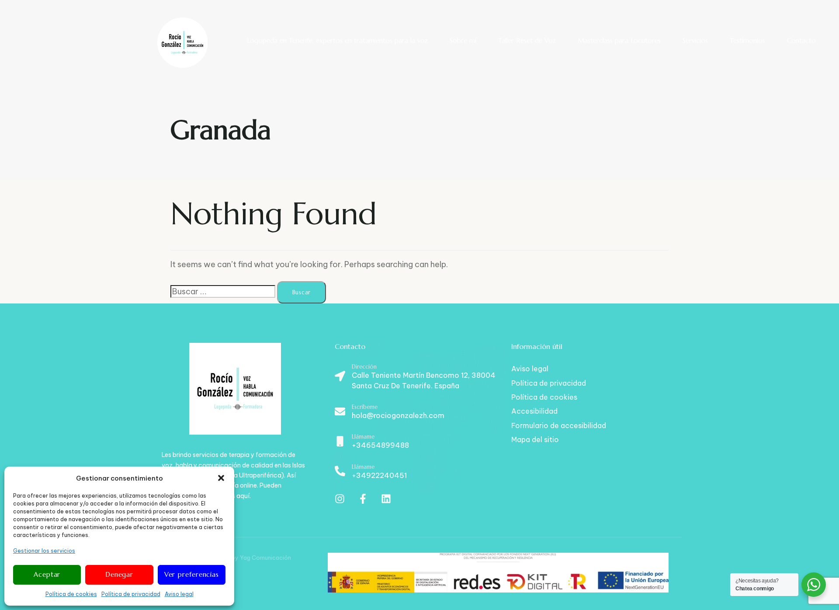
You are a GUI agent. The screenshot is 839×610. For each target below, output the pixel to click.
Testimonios (747, 40)
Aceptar (47, 574)
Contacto (801, 40)
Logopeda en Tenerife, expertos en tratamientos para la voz (337, 40)
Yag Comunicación (265, 557)
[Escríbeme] (419, 412)
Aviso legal (179, 594)
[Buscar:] (222, 291)
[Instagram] (340, 499)
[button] (221, 478)
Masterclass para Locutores (619, 40)
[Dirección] (419, 377)
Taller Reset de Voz (527, 40)
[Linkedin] (386, 499)
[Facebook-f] (363, 499)
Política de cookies (71, 594)
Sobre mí (463, 40)
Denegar (119, 574)
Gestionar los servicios (44, 550)
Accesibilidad (534, 411)
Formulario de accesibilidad (558, 425)
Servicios (695, 40)
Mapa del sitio (535, 439)
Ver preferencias (191, 574)
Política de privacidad (130, 594)
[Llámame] (419, 442)
